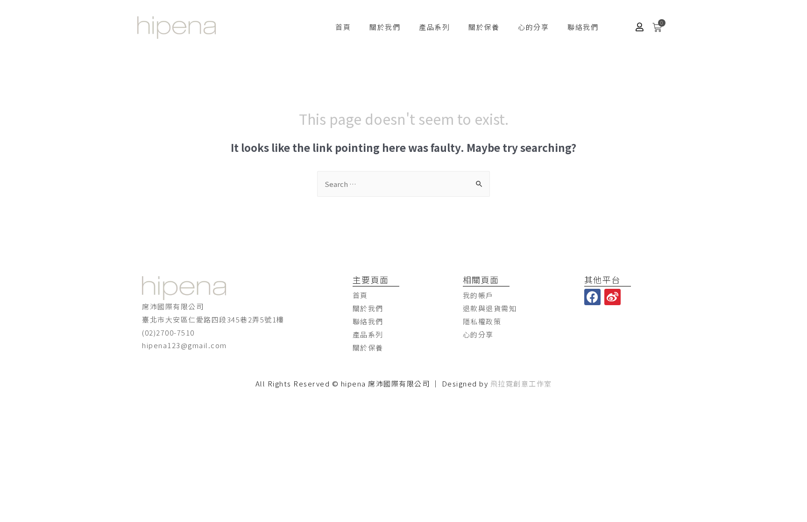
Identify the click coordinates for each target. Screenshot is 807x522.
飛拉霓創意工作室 (521, 383)
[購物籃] (657, 27)
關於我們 (384, 27)
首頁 (343, 27)
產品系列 (434, 27)
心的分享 (533, 27)
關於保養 (483, 27)
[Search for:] (403, 184)
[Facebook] (592, 297)
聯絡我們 (582, 27)
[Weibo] (612, 297)
